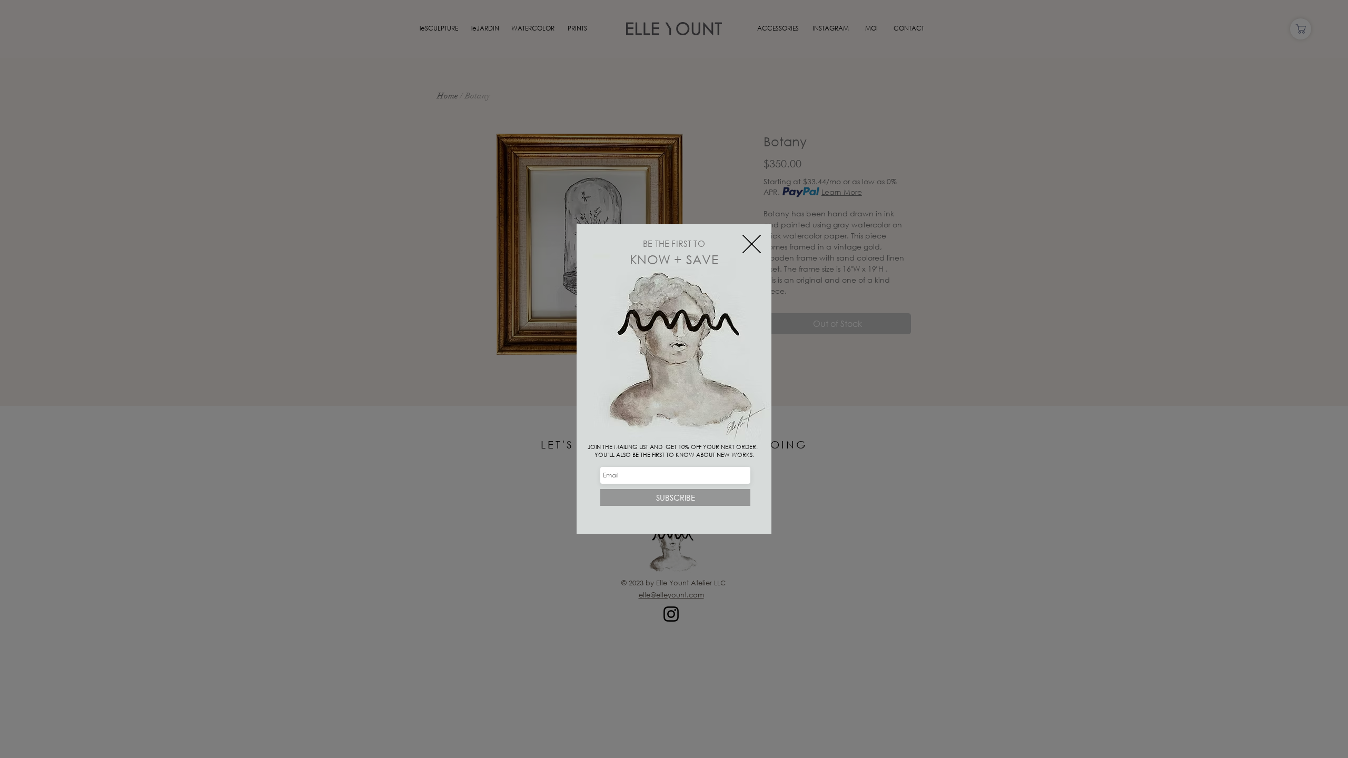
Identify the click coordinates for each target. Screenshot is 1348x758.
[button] (751, 244)
